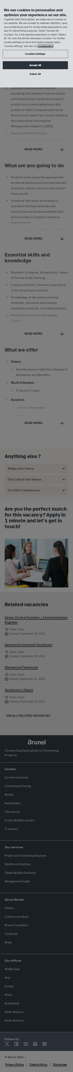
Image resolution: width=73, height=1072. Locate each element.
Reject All (35, 74)
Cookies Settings (35, 53)
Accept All (35, 65)
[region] (36, 44)
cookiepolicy (45, 46)
